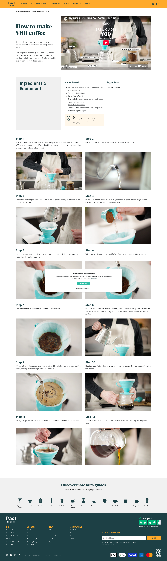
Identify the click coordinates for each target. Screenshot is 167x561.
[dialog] (83, 280)
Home (18, 11)
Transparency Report (34, 539)
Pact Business (74, 530)
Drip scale (72, 99)
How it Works (53, 536)
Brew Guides (25, 11)
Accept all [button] (83, 283)
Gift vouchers (10, 539)
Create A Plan (10, 530)
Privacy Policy (47, 555)
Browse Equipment (12, 536)
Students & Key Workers (13, 542)
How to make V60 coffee (40, 11)
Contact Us (52, 533)
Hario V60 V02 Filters (76, 105)
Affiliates (72, 539)
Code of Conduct (32, 545)
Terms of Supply (37, 555)
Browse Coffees (11, 533)
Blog (50, 542)
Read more (94, 278)
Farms (50, 545)
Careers (72, 533)
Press (71, 536)
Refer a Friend (10, 545)
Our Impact (30, 536)
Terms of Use (26, 555)
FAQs (50, 530)
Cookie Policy (57, 555)
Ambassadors (74, 542)
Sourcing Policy (32, 542)
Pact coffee (115, 87)
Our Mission (31, 533)
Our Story (30, 530)
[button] (83, 288)
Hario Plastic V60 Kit (76, 96)
